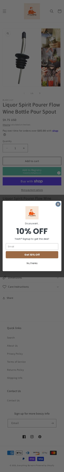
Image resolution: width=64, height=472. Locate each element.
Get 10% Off (31, 255)
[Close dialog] (58, 204)
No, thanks (32, 263)
